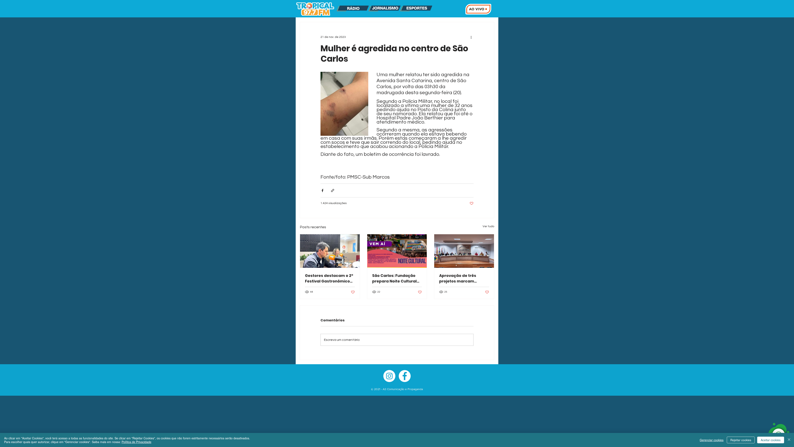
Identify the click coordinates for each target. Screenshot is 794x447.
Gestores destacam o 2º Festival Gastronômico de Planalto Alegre (329, 278)
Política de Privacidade (136, 442)
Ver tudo (488, 226)
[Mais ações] (471, 37)
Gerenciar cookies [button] (711, 440)
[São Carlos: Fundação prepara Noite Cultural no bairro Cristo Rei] (397, 251)
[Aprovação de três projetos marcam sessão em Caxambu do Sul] (464, 251)
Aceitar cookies (771, 440)
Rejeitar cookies (740, 440)
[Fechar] (789, 440)
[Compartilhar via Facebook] (322, 190)
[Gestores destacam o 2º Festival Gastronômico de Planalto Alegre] (330, 251)
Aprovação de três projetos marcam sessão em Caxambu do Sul (463, 278)
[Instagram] (389, 376)
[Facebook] (405, 376)
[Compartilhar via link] (333, 190)
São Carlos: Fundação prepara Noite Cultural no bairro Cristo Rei (394, 278)
